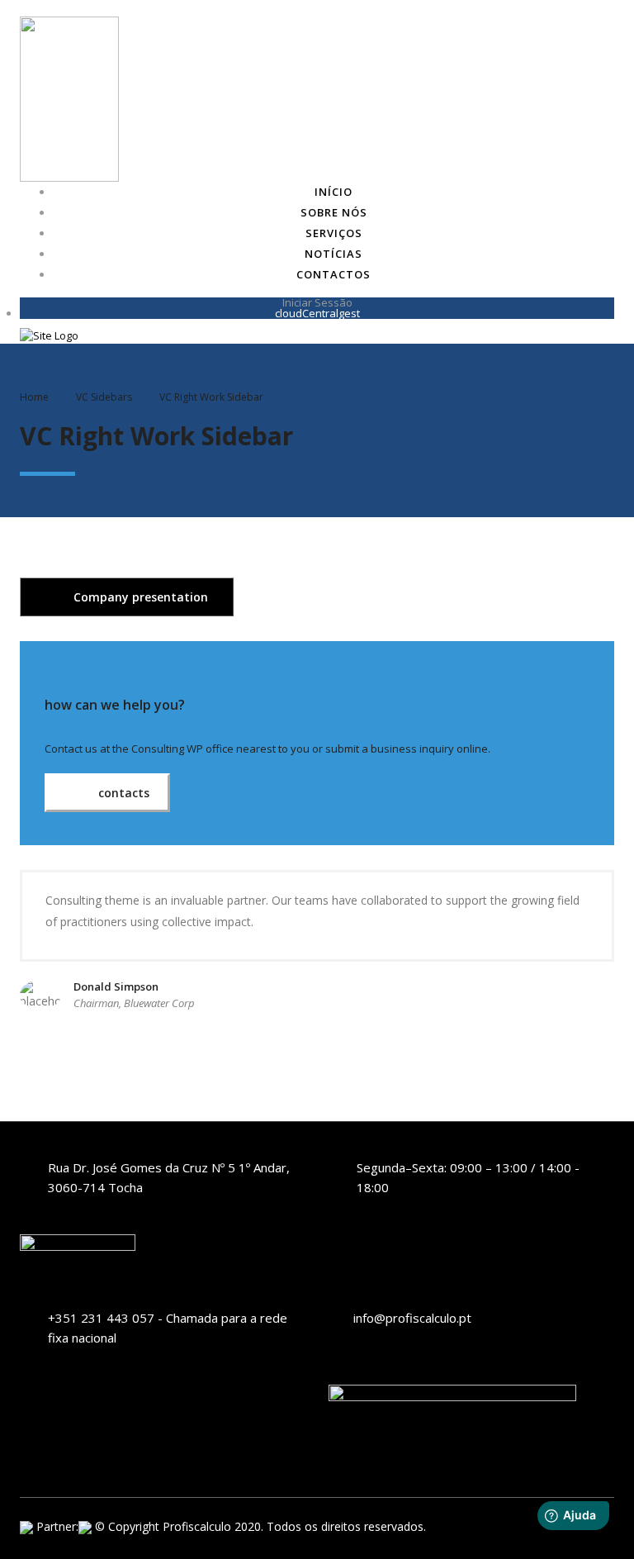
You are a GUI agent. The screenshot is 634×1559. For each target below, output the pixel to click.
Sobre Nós (333, 212)
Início (333, 191)
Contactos (333, 274)
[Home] (49, 334)
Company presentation (139, 597)
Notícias (333, 253)
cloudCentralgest (317, 313)
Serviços (333, 233)
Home (34, 397)
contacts (122, 793)
